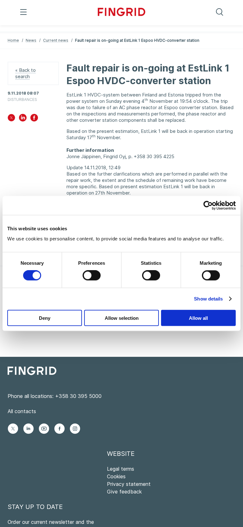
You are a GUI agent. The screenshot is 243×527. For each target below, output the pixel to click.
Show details (208, 298)
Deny (44, 317)
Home (13, 40)
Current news (55, 40)
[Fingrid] (121, 12)
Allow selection (122, 317)
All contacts (22, 411)
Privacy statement (129, 484)
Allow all (198, 317)
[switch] (92, 275)
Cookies (116, 476)
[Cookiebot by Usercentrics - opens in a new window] (208, 205)
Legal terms (120, 469)
